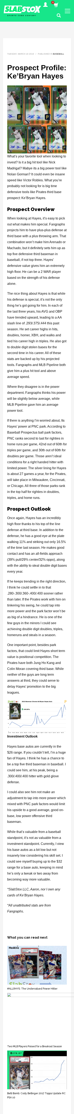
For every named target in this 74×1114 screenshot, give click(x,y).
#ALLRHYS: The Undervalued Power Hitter (32, 988)
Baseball (58, 54)
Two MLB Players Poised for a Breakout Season (34, 1046)
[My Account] (45, 5)
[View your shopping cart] (56, 5)
